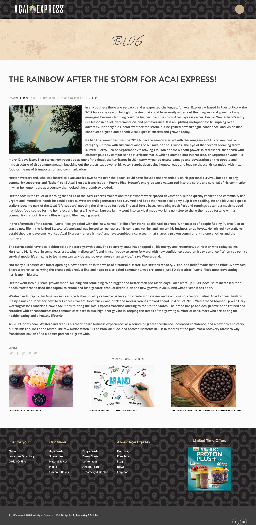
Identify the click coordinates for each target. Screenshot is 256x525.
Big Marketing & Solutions (86, 515)
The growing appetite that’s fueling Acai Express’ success (206, 410)
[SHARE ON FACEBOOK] (17, 353)
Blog (94, 98)
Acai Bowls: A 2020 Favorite (25, 410)
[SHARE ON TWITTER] (11, 353)
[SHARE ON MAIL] (35, 353)
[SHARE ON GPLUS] (23, 353)
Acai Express (21, 98)
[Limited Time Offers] (209, 469)
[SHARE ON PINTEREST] (29, 353)
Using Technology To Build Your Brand (113, 410)
